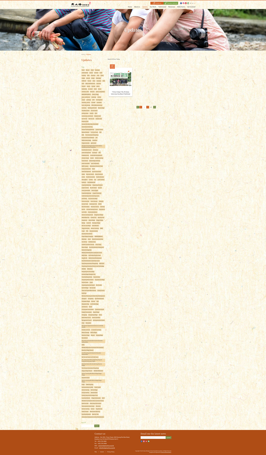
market (92, 158)
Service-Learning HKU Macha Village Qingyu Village (92, 374)
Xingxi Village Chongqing (87, 236)
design (92, 78)
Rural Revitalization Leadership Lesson (91, 260)
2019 (83, 83)
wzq (95, 179)
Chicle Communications (166, 452)
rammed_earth (85, 91)
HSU (100, 132)
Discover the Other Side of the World (90, 124)
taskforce (84, 182)
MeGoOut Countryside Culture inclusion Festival (93, 400)
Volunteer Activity (94, 231)
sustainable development (96, 155)
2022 (96, 113)
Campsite (101, 201)
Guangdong (90, 298)
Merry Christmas (99, 174)
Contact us (158, 3)
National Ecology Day (86, 250)
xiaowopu (99, 81)
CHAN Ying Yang (89, 384)
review (83, 177)
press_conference (86, 97)
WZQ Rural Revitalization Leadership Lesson (92, 252)
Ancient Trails (85, 204)
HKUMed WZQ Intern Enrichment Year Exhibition (92, 347)
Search (96, 426)
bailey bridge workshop (94, 160)
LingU (83, 231)
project (83, 99)
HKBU (101, 228)
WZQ (83, 135)
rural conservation (86, 190)
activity (99, 97)
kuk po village (95, 190)
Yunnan (89, 81)
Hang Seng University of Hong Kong (90, 263)
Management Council (87, 320)
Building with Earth (92, 108)
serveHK (93, 102)
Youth (93, 169)
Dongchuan (84, 220)
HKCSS (99, 204)
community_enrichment (87, 116)
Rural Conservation (96, 171)
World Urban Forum (86, 317)
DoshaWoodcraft (91, 182)
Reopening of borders (97, 185)
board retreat (85, 160)
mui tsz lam (84, 118)
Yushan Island (85, 282)
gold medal (93, 143)
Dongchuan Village (98, 214)
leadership (84, 89)
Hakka (83, 174)
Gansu (99, 89)
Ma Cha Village (94, 390)
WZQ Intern (89, 269)
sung (98, 75)
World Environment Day (97, 239)
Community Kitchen (92, 212)
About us (137, 7)
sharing (93, 86)
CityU (83, 323)
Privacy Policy (110, 452)
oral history (84, 198)
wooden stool (99, 118)
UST (96, 137)
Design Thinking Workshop (88, 129)
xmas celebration (95, 163)
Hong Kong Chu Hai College (88, 271)
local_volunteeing (86, 105)
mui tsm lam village (92, 198)
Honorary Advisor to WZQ (87, 387)
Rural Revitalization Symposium (96, 247)
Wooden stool (97, 116)
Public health (97, 387)
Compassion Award (99, 309)
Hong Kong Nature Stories (87, 279)
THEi (87, 231)
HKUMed (84, 269)
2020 (88, 75)
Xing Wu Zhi (84, 258)
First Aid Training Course (92, 209)
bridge (83, 78)
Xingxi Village (96, 312)
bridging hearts (85, 155)
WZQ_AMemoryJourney (97, 105)
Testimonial (162, 7)
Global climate (85, 411)
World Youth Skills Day (95, 411)
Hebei (92, 70)
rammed (96, 72)
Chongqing (84, 315)
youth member (101, 179)
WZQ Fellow (84, 255)
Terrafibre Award (85, 110)
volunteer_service (86, 102)
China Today (98, 244)
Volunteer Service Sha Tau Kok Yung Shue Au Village (92, 364)
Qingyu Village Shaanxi (87, 370)
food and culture (90, 174)
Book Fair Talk (95, 414)
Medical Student (85, 132)
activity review (85, 113)
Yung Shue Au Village (99, 279)
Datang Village (99, 335)
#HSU (83, 344)
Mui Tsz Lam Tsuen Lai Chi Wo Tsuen (90, 357)
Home (130, 7)
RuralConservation (90, 177)
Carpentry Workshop (86, 185)
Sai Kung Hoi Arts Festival (99, 320)
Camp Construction (86, 169)
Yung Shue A (102, 209)
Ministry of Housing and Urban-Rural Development (93, 296)
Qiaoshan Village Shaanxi (87, 350)
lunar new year (94, 201)
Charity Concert (100, 290)
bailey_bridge (95, 94)
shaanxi (83, 86)
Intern (89, 239)
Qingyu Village (99, 220)
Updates (145, 7)
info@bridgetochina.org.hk (107, 448)
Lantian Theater (99, 129)
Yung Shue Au (99, 409)
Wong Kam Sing (85, 304)
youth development (86, 152)
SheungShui (84, 179)
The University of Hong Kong (91, 135)
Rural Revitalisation (86, 414)
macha (88, 86)
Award (90, 306)
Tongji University (85, 228)
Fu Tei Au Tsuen (94, 132)
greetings (89, 99)
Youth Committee (96, 317)
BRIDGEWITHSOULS (86, 94)
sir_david (90, 89)
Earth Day (84, 293)
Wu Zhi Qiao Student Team (95, 255)
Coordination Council (86, 150)
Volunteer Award (85, 377)
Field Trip (102, 206)
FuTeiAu (91, 179)
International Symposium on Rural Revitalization (93, 417)
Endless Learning (99, 158)
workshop (94, 97)
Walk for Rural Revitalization (95, 258)
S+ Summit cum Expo (96, 329)
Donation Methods (172, 3)
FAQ (96, 452)
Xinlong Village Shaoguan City (88, 274)
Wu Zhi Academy (85, 206)
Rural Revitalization (99, 298)
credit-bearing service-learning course (90, 196)
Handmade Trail (93, 204)
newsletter (99, 102)
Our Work (153, 7)
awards (91, 72)
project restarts (85, 187)
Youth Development (86, 171)
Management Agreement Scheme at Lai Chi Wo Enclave (92, 326)
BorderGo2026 (94, 392)
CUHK (83, 384)
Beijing (83, 223)
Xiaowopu (97, 70)
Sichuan (93, 301)
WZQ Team (101, 263)
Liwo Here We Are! (86, 398)
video (94, 81)
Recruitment (84, 338)
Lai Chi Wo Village (94, 304)
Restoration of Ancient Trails (96, 166)
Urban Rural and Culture (95, 403)
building (84, 75)
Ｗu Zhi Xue (84, 242)
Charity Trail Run (85, 392)
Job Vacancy (84, 306)
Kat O (103, 398)
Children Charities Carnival (88, 244)
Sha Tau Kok (99, 285)
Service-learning (85, 390)
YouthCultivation (100, 177)
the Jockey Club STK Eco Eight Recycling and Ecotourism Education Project (92, 360)
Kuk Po (83, 209)
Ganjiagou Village (86, 301)
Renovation (88, 323)
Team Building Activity (87, 277)
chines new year (85, 201)
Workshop (84, 239)
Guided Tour (93, 217)
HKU (100, 152)
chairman (93, 75)
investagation (99, 99)
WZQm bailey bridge (86, 140)
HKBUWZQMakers (99, 236)
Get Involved (191, 7)
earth (101, 72)
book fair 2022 (85, 121)
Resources (171, 7)
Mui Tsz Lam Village (86, 225)
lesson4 (100, 187)
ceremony (84, 108)
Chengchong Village (92, 315)
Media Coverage (85, 332)
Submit (168, 437)
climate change (85, 158)
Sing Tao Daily (96, 277)
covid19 (91, 113)
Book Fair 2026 (85, 403)
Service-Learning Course (87, 214)
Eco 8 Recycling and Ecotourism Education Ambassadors (91, 353)
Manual (87, 70)
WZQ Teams (181, 7)
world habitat (85, 72)
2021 (93, 99)
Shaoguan (84, 298)
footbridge (98, 78)
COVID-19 (84, 81)
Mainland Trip (101, 217)
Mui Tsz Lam (91, 118)
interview (98, 83)
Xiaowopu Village (96, 223)
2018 (104, 81)
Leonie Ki (89, 223)
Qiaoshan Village (85, 335)
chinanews (95, 150)
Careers (102, 452)
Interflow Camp (92, 242)
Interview (92, 91)
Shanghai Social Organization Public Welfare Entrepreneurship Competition (92, 146)
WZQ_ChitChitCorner (90, 83)
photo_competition (100, 91)
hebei (95, 89)
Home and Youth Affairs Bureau (89, 290)
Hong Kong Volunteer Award (88, 285)
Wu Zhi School (93, 187)
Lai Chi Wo (84, 212)
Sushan (92, 409)
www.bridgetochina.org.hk (106, 446)
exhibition (94, 140)
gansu (98, 86)
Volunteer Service (95, 206)
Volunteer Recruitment (87, 233)
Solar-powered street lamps (88, 406)
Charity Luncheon (86, 329)
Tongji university (85, 143)
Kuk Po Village (85, 287)
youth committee (86, 163)
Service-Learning (95, 228)
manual (88, 78)
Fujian (91, 282)
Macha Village (92, 220)
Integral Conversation (87, 312)
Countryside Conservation (88, 309)
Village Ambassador (96, 398)
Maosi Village (85, 247)
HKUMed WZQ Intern (98, 370)
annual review (94, 110)
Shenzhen (98, 406)
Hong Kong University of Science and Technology (93, 266)
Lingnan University (97, 193)
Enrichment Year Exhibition (88, 137)
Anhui (100, 315)
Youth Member (95, 225)
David (83, 70)
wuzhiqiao (94, 152)
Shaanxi (93, 335)
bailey (102, 75)
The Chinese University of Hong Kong (90, 368)
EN (194, 3)
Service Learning (85, 409)
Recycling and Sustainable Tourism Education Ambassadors (92, 341)
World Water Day (85, 217)
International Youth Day (87, 126)
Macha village (101, 108)
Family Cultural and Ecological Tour (90, 395)
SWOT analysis (85, 166)
